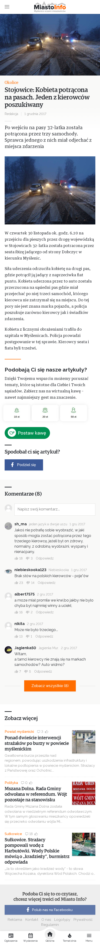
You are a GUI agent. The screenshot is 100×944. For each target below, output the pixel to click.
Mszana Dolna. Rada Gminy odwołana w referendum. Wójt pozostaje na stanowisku (36, 794)
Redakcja (11, 114)
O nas (46, 920)
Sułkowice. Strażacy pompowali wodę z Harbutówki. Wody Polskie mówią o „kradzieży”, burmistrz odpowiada (37, 851)
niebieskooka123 (30, 570)
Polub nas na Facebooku (52, 910)
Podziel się (26, 465)
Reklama (15, 920)
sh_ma (20, 524)
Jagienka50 (25, 648)
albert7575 (24, 594)
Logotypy (62, 920)
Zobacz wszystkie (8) (50, 686)
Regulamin (50, 925)
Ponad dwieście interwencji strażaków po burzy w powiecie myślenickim (37, 743)
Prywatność (83, 920)
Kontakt (31, 920)
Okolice (11, 83)
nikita (19, 624)
